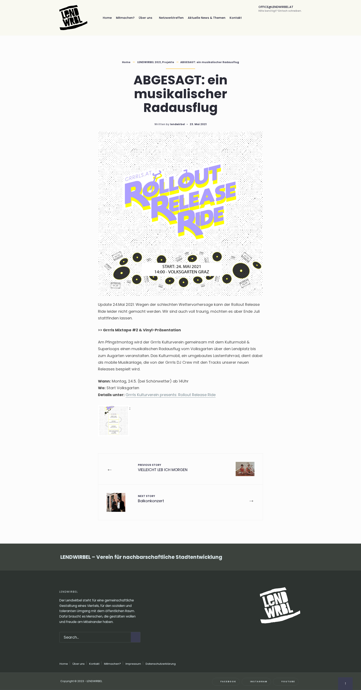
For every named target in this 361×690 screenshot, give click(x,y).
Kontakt (236, 18)
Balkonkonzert (151, 498)
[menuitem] (147, 17)
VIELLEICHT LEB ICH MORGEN (162, 467)
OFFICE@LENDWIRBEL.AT (280, 9)
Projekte (168, 62)
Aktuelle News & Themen (206, 18)
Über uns (145, 18)
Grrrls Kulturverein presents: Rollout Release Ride (171, 394)
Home (107, 18)
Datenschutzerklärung (161, 664)
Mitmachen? (125, 18)
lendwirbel (177, 124)
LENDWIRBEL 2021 (149, 62)
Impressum (133, 664)
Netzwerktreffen (171, 18)
